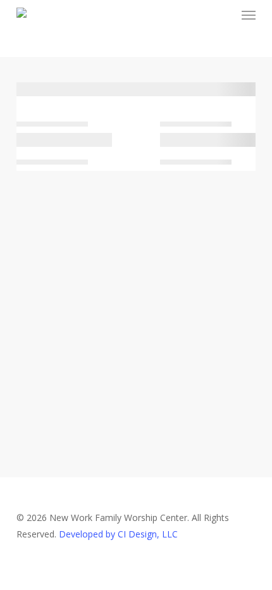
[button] (249, 15)
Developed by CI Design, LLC (118, 534)
